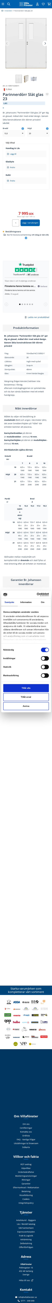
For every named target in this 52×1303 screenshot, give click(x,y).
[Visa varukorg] (49, 4)
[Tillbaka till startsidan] (26, 4)
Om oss (26, 1124)
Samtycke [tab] (9, 602)
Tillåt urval (26, 697)
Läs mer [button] (6, 123)
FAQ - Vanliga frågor (26, 1139)
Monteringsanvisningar (26, 1176)
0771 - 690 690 (27, 1300)
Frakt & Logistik (26, 1235)
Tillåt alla (26, 688)
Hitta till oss (24, 1280)
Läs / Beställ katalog (26, 1224)
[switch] (45, 658)
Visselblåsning (26, 1195)
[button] (45, 43)
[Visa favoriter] (43, 4)
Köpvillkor (26, 1168)
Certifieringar (26, 1128)
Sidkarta (26, 1147)
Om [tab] (42, 602)
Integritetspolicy (26, 1203)
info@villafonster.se (27, 1297)
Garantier (26, 1183)
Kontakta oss (26, 1131)
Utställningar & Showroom (26, 1143)
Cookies (26, 1199)
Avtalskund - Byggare (26, 1220)
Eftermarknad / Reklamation (26, 1187)
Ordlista (26, 1135)
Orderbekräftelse (26, 1172)
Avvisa (26, 706)
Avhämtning (26, 1239)
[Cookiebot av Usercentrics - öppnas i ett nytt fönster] (37, 594)
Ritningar (26, 1179)
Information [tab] (26, 602)
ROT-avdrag (26, 1164)
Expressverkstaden (26, 1231)
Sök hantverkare (26, 1228)
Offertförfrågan (26, 1247)
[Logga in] (37, 4)
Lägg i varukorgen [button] (30, 222)
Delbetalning (26, 1243)
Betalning (26, 1191)
